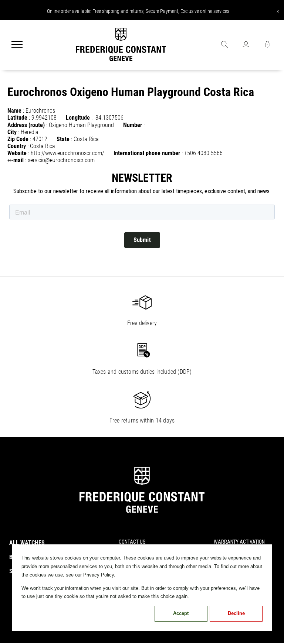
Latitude (17, 117)
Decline (236, 613)
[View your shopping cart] (267, 45)
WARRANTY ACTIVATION (239, 542)
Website (17, 153)
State (63, 139)
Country (16, 146)
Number (132, 125)
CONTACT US (132, 542)
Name (14, 110)
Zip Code (17, 139)
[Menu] (17, 45)
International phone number (147, 153)
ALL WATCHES (27, 542)
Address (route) (26, 125)
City (12, 132)
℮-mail (15, 160)
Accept (181, 613)
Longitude (78, 117)
